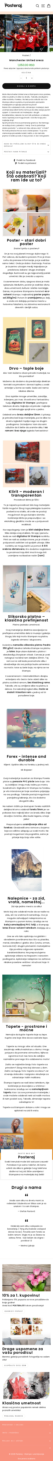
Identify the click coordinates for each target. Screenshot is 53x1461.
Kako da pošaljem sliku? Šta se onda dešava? (25, 145)
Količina (26, 73)
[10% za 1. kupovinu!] (26, 1277)
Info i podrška (10, 1433)
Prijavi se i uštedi (12, 1441)
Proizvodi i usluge (13, 1425)
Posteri (25, 55)
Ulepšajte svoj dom (15, 1365)
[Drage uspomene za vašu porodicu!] (26, 1331)
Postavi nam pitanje (15, 152)
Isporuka (20, 68)
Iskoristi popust (13, 1311)
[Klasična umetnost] (26, 1385)
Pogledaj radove (13, 1416)
